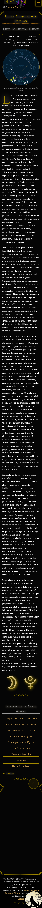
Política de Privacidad (13, 893)
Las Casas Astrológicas (21, 736)
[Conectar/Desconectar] (6, 2)
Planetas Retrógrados (21, 754)
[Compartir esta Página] (12, 2)
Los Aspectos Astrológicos (21, 742)
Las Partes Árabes (21, 748)
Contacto (21, 898)
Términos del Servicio (31, 890)
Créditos (10, 773)
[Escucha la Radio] (17, 2)
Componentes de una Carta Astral (21, 718)
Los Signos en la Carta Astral (21, 730)
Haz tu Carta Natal (21, 765)
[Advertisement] (21, 811)
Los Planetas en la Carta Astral (21, 724)
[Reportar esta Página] (23, 2)
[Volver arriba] (33, 783)
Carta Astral (14, 6)
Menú (38, 2)
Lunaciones (21, 760)
